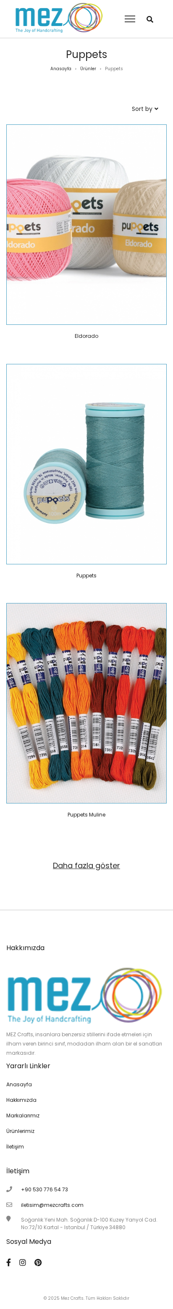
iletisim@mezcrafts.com (52, 1205)
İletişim (15, 1146)
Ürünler (88, 69)
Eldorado (86, 336)
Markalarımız (22, 1115)
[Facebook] (8, 1262)
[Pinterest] (38, 1262)
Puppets (86, 575)
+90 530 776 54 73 (44, 1189)
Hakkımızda (21, 1100)
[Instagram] (22, 1262)
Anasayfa (60, 69)
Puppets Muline (86, 814)
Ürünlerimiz (20, 1131)
